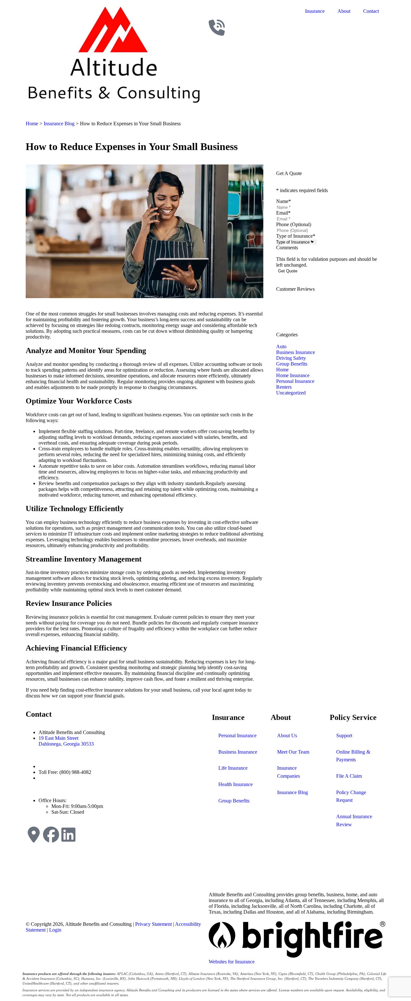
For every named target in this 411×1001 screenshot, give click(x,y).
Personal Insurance (237, 735)
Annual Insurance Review (354, 820)
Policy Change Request (351, 796)
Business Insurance (237, 752)
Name (283, 201)
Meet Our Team (293, 752)
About (343, 11)
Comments (287, 247)
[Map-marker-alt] (34, 835)
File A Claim (349, 776)
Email (283, 213)
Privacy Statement (153, 924)
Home (32, 123)
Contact (371, 11)
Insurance (315, 11)
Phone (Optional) (293, 224)
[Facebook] (51, 835)
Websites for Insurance (232, 961)
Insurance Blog (59, 123)
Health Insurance (235, 784)
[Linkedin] (68, 835)
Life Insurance (233, 768)
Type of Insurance (295, 236)
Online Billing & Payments (353, 756)
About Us (287, 735)
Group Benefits (233, 800)
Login (55, 930)
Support (344, 735)
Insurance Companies (288, 772)
